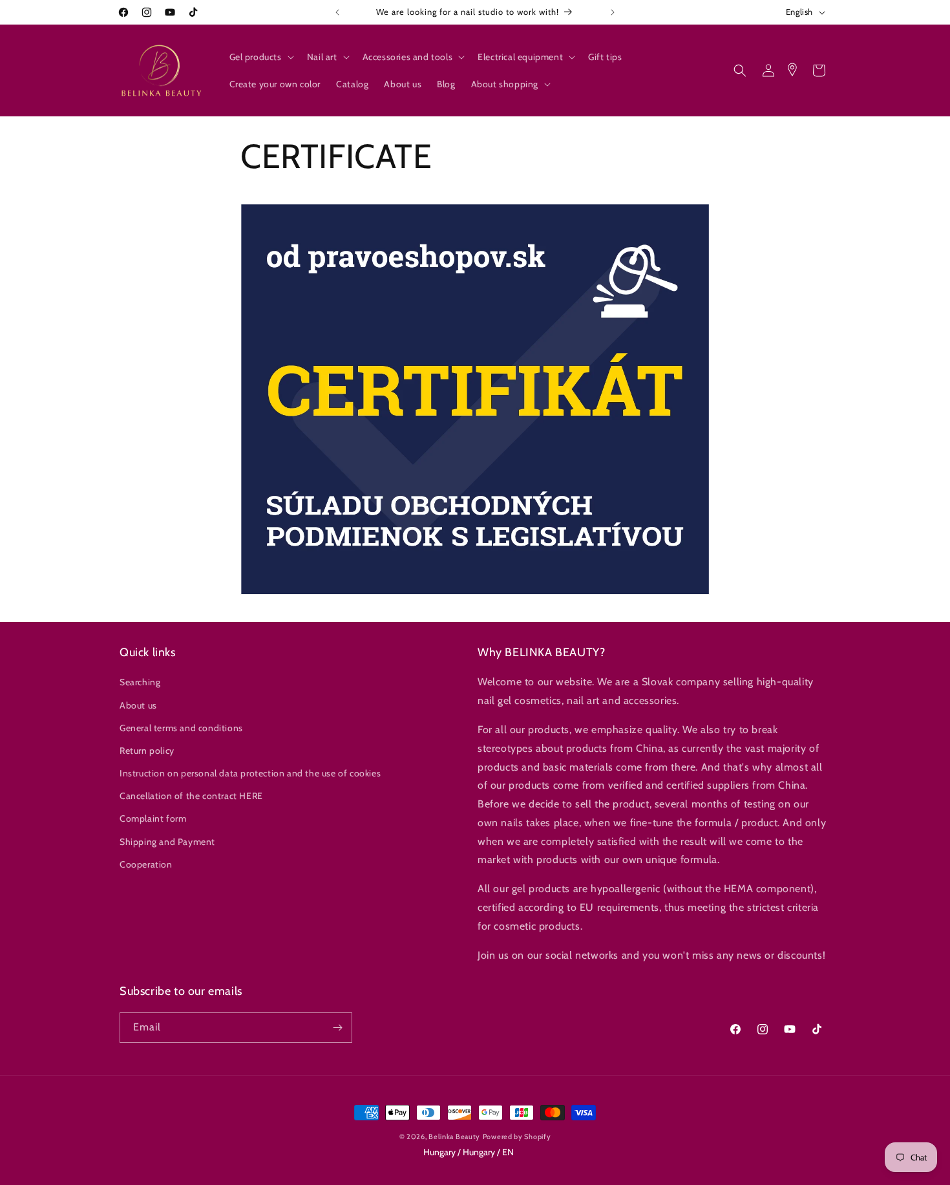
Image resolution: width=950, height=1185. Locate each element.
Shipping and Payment (167, 842)
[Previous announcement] (337, 12)
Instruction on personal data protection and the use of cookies (250, 773)
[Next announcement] (612, 12)
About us (138, 705)
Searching (140, 682)
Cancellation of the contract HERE (191, 796)
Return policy (147, 750)
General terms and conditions (181, 728)
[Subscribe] (337, 1027)
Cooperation (146, 864)
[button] (260, 56)
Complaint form (153, 818)
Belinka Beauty (454, 1136)
